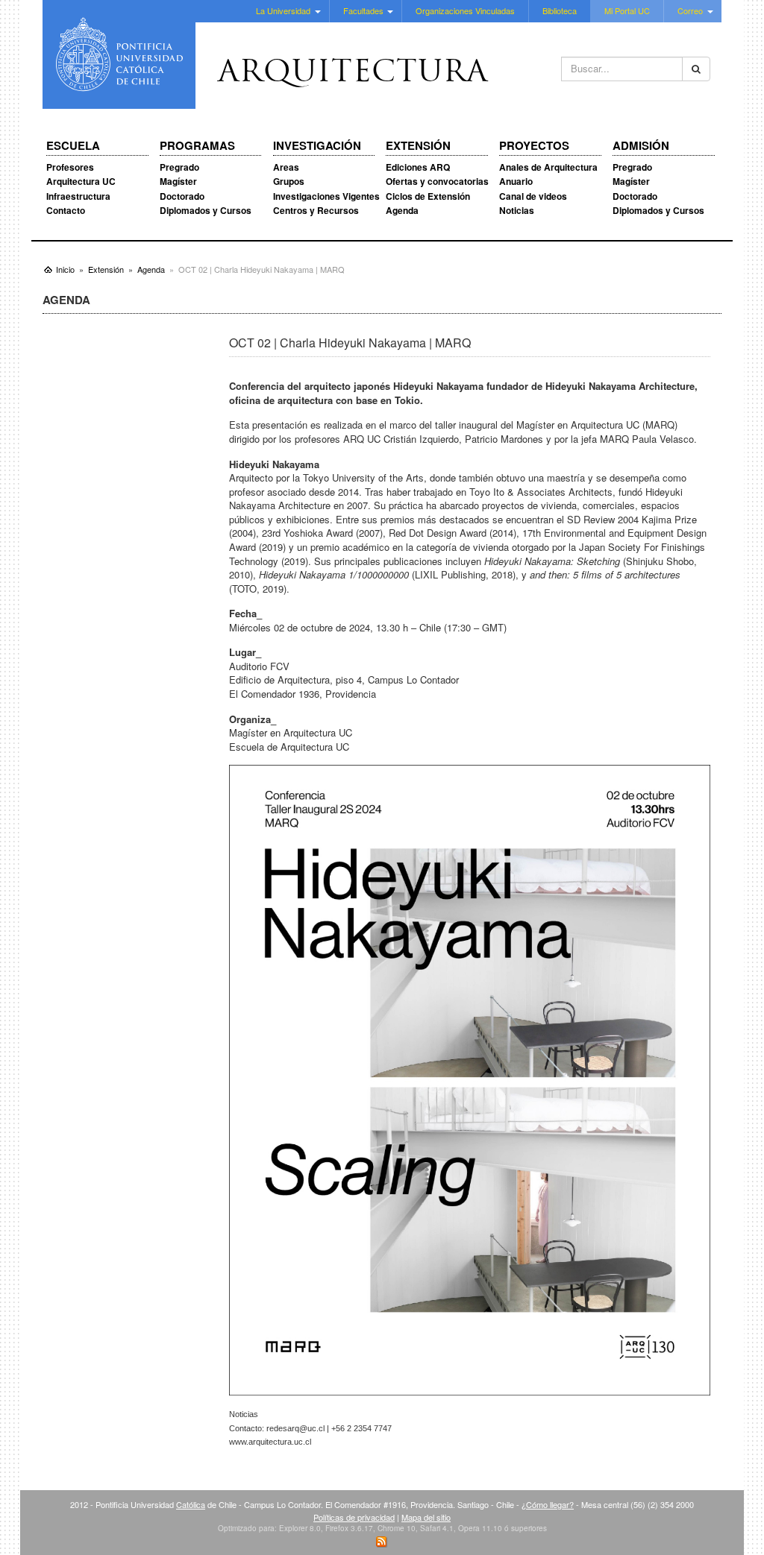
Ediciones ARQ (418, 167)
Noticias (516, 210)
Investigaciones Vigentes (326, 196)
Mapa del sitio (426, 1517)
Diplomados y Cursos (205, 210)
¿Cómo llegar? (548, 1504)
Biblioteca (559, 10)
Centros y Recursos (316, 210)
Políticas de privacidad (354, 1517)
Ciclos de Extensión (428, 196)
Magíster (178, 181)
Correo (690, 10)
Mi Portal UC (627, 10)
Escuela (73, 146)
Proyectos (534, 146)
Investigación (317, 146)
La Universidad (283, 10)
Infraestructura (78, 196)
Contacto (65, 210)
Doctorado (182, 196)
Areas (286, 167)
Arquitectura (353, 74)
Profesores (70, 167)
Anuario (516, 181)
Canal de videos (533, 196)
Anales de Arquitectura (548, 167)
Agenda (402, 210)
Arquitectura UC (81, 181)
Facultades (363, 10)
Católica (190, 1504)
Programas (197, 146)
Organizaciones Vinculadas (465, 10)
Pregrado (179, 167)
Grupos (288, 181)
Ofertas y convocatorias (437, 181)
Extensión (418, 146)
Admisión (641, 146)
